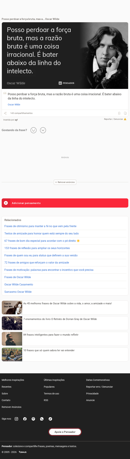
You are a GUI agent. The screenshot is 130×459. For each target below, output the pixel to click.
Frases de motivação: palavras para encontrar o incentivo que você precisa (48, 269)
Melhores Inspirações (13, 380)
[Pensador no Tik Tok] (50, 418)
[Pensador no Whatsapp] (41, 418)
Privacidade (92, 393)
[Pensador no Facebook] (24, 418)
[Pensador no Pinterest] (33, 418)
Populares (49, 386)
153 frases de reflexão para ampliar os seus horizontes (37, 248)
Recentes (6, 386)
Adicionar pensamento (26, 203)
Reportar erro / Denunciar (99, 386)
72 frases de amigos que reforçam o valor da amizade (36, 262)
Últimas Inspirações (54, 380)
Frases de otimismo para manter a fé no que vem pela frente (40, 226)
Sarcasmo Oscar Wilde (17, 291)
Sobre (5, 393)
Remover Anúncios (11, 407)
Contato (6, 400)
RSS (46, 400)
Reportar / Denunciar (113, 119)
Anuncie (90, 400)
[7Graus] (22, 452)
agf (16, 120)
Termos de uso (51, 393)
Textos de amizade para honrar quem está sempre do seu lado (41, 233)
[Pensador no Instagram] (16, 418)
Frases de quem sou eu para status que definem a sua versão (41, 255)
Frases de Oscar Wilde (17, 277)
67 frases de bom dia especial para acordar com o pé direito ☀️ (42, 240)
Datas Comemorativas (98, 380)
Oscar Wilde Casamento (18, 284)
